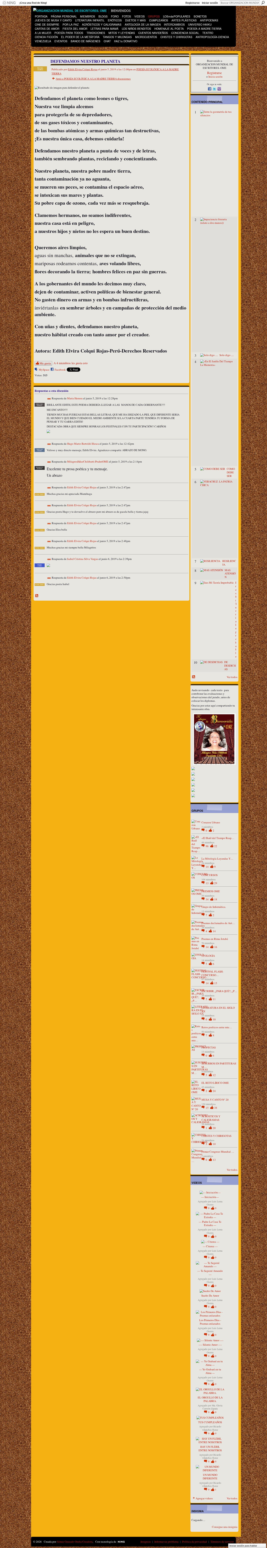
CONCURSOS (210, 875)
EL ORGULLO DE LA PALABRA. (210, 1399)
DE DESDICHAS (230, 665)
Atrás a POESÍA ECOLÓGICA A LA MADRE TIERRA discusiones (93, 78)
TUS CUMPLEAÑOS (210, 1422)
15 (215, 983)
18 (215, 899)
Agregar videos (204, 1498)
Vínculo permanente (49, 399)
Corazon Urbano (211, 822)
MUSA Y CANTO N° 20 (215, 1099)
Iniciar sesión (210, 2)
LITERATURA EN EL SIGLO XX (218, 1009)
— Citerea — (210, 1246)
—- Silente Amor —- (210, 1344)
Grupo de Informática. (214, 907)
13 (207, 883)
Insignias (146, 1541)
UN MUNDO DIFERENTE (210, 1476)
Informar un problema (166, 1541)
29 (215, 883)
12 (214, 1075)
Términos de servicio (222, 1541)
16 (215, 947)
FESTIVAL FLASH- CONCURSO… (212, 973)
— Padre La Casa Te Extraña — (210, 1223)
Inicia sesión (215, 76)
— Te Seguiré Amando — (210, 1272)
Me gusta (45, 363)
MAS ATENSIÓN (230, 573)
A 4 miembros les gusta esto (71, 363)
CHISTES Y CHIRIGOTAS (216, 1136)
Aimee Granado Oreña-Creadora (75, 1541)
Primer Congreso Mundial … (218, 1151)
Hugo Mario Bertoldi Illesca (83, 443)
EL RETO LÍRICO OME (215, 1083)
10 (214, 1019)
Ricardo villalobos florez (211, 1428)
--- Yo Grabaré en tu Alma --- (210, 1371)
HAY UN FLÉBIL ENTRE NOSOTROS (210, 1448)
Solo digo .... (226, 355)
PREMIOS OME (211, 891)
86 (207, 846)
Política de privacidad (194, 1541)
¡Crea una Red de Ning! (33, 2)
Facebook (60, 369)
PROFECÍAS (209, 1047)
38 (215, 1108)
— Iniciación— (210, 1197)
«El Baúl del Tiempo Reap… (218, 838)
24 (214, 1091)
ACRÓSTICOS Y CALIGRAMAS (211, 1118)
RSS (37, 596)
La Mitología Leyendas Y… (217, 858)
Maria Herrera (75, 398)
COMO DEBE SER (231, 472)
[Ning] (9, 3)
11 (214, 999)
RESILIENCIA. (229, 562)
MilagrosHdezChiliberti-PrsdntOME (87, 461)
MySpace (44, 369)
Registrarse (192, 2)
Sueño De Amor (210, 1295)
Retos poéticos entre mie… (217, 1027)
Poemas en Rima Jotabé (215, 939)
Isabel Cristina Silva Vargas (82, 559)
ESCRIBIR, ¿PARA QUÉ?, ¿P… (219, 991)
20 (214, 1128)
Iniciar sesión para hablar (243, 1545)
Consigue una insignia (224, 1527)
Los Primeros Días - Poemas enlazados (210, 1321)
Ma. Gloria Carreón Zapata (212, 1407)
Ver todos (232, 677)
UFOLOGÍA (208, 956)
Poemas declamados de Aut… (218, 923)
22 (215, 846)
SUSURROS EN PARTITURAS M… (219, 1065)
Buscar (263, 3)
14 (207, 867)
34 (207, 899)
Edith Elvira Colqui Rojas (82, 69)
